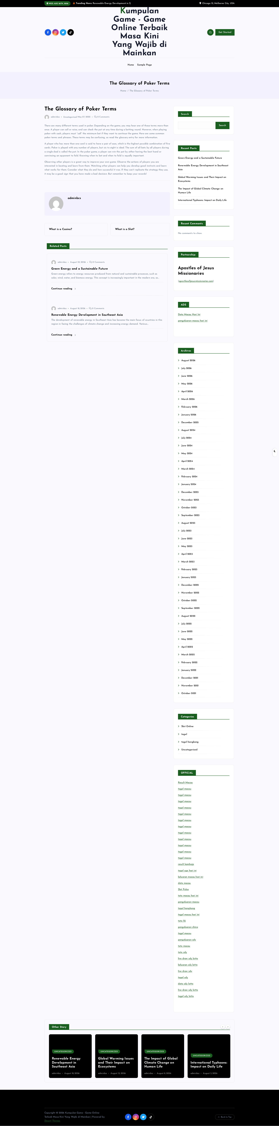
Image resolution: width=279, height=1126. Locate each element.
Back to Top (226, 1117)
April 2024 (187, 461)
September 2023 (190, 515)
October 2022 (189, 600)
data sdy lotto (185, 984)
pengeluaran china (188, 927)
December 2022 (190, 585)
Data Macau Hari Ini (189, 314)
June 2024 (186, 446)
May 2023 (186, 546)
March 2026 (188, 399)
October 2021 (188, 693)
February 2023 (189, 569)
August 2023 (188, 523)
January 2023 (188, 577)
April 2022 (187, 647)
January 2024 (188, 484)
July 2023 (186, 531)
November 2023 (190, 500)
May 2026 (186, 384)
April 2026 (187, 391)
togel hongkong (189, 742)
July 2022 (186, 624)
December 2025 (189, 422)
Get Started (225, 32)
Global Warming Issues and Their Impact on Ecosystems (69, 1062)
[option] (70, 1056)
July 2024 (186, 438)
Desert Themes (52, 1121)
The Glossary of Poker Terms (144, 91)
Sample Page (144, 65)
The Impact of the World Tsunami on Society (205, 1062)
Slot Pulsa (183, 889)
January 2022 (188, 670)
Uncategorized (70, 117)
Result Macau (185, 782)
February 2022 (189, 662)
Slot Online (187, 726)
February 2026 (189, 407)
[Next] (228, 1027)
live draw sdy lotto (188, 990)
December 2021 (189, 678)
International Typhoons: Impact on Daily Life (202, 200)
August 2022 (188, 616)
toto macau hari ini (188, 896)
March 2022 (188, 655)
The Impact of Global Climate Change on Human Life (114, 1062)
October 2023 (188, 508)
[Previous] (223, 1027)
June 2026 (186, 376)
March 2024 (188, 469)
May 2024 (186, 453)
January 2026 (188, 415)
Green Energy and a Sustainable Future (200, 158)
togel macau (184, 933)
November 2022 (190, 593)
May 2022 (186, 639)
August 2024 (188, 430)
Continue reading (62, 288)
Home (131, 65)
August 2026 (188, 360)
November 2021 (189, 686)
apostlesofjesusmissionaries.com (196, 281)
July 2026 (186, 368)
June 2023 (186, 539)
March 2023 (187, 562)
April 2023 (187, 554)
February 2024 (189, 477)
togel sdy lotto (186, 996)
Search (185, 114)
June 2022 (186, 631)
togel (184, 734)
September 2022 (190, 608)
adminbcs (55, 117)
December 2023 (189, 492)
